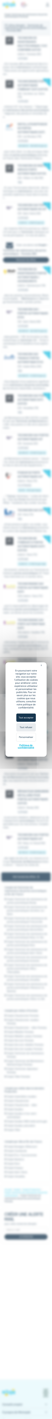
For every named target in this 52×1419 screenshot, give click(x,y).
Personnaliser (26, 737)
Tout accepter (26, 717)
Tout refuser (26, 727)
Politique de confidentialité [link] (26, 746)
